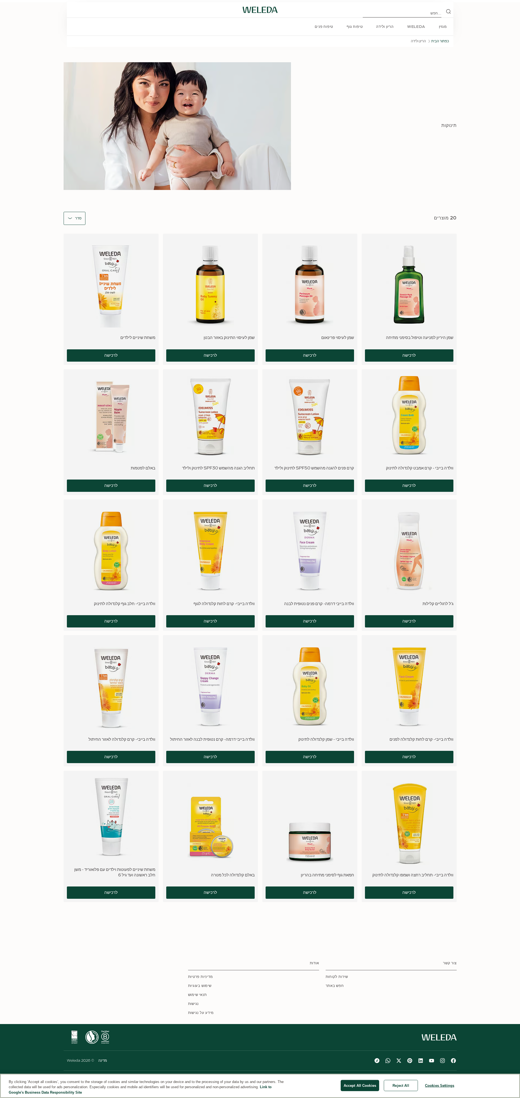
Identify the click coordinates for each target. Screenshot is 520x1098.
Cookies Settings (439, 1085)
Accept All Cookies (360, 1085)
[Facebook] (453, 1060)
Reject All (401, 1085)
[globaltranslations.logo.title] (260, 9)
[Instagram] (442, 1060)
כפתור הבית (440, 41)
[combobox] (78, 218)
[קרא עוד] (105, 1037)
